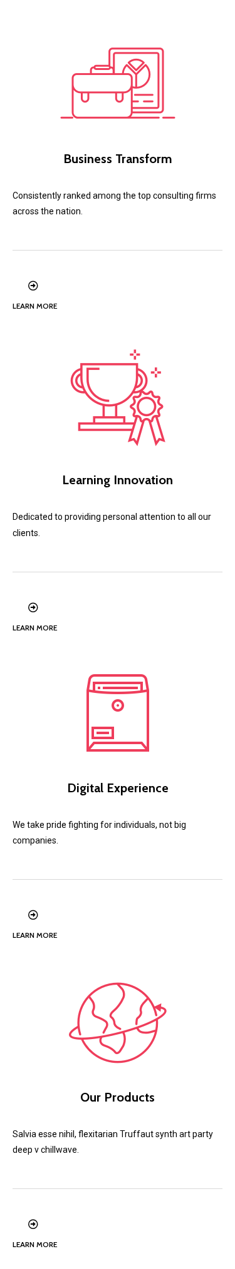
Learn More (35, 306)
